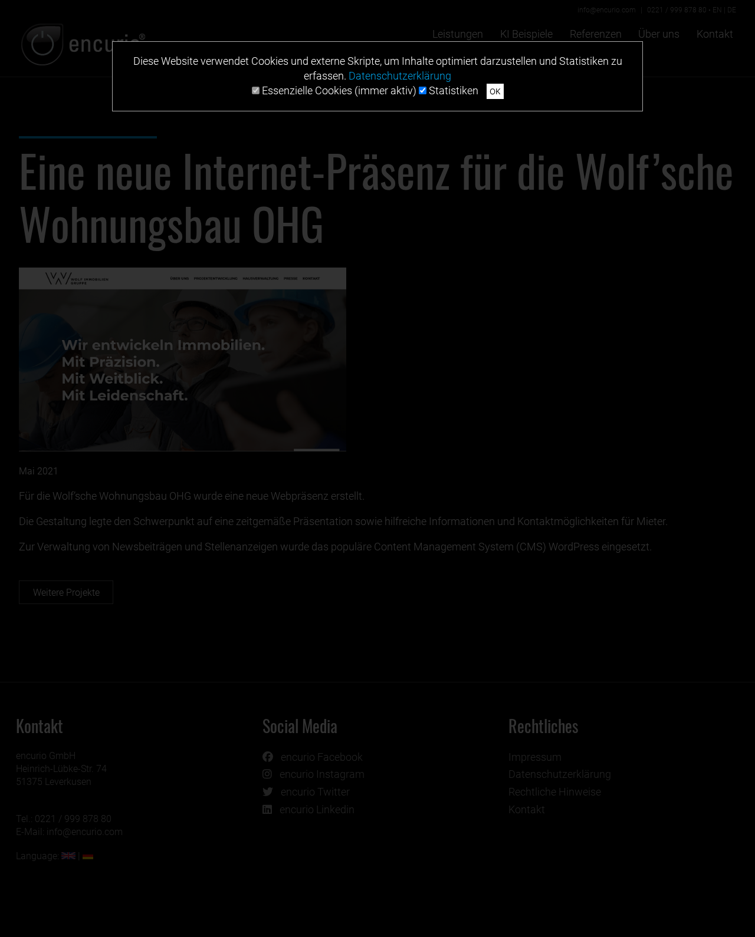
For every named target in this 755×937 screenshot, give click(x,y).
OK (495, 91)
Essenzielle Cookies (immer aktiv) (338, 90)
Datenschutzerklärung (400, 76)
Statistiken (452, 90)
